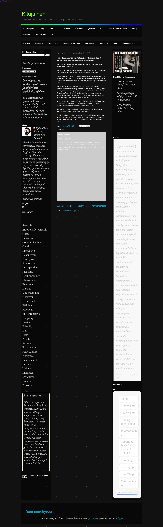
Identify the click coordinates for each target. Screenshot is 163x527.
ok (66, 129)
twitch (52, 29)
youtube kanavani (95, 29)
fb (52, 34)
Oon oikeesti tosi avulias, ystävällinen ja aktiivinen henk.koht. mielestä (34, 86)
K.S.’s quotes (32, 395)
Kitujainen (33, 14)
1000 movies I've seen (117, 29)
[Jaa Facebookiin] (86, 126)
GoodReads (65, 29)
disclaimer (89, 43)
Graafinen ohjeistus (71, 43)
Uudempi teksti (64, 206)
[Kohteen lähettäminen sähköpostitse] (80, 126)
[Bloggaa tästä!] (82, 126)
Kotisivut (39, 43)
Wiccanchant (40, 34)
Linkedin (79, 29)
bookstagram (29, 29)
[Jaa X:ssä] (84, 126)
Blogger (119, 518)
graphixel (93, 518)
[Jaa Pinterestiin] (88, 126)
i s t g (42, 29)
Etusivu (26, 43)
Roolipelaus (53, 43)
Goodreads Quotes (45, 470)
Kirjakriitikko (124, 104)
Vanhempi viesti (98, 206)
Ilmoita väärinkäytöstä (38, 512)
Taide (115, 43)
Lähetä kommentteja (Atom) (71, 211)
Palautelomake (129, 43)
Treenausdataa (124, 81)
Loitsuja (26, 34)
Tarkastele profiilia (32, 199)
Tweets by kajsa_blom (33, 63)
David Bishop (33, 463)
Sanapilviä (103, 43)
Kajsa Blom (42, 128)
